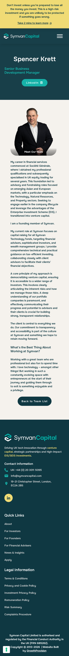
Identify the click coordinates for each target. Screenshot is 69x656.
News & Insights (14, 552)
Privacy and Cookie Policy (20, 585)
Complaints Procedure (17, 614)
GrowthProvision (36, 650)
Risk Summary (13, 607)
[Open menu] (59, 36)
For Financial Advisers (17, 545)
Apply (8, 559)
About (8, 524)
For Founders (12, 538)
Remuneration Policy (16, 600)
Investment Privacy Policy (20, 592)
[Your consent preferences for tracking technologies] (6, 649)
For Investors (12, 531)
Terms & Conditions (16, 578)
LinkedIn (32, 82)
